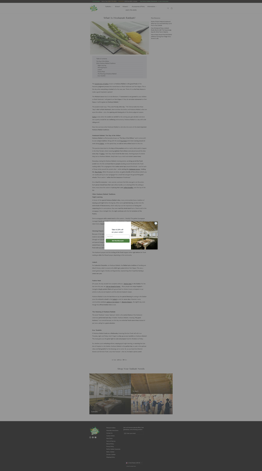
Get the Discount (118, 241)
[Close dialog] (156, 223)
